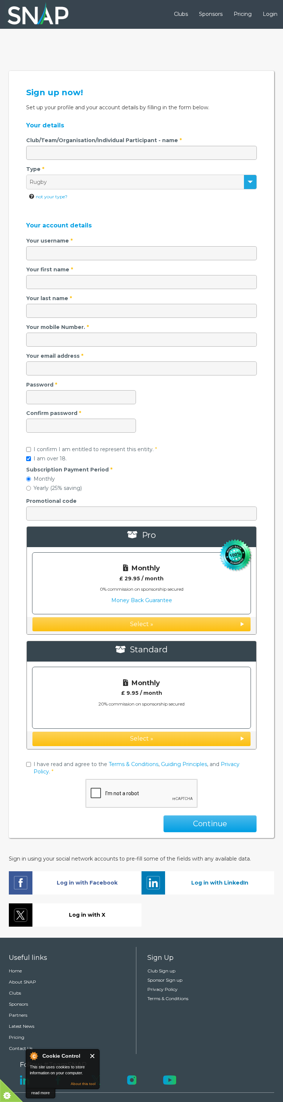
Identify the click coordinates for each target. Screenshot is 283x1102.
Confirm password (53, 413)
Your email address (54, 356)
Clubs (181, 14)
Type (35, 169)
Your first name (49, 269)
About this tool (83, 1084)
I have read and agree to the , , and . (137, 768)
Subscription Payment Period (69, 469)
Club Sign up (161, 971)
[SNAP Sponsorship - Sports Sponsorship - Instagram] (131, 1079)
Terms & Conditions (133, 764)
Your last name (49, 298)
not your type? (51, 196)
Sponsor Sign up (164, 980)
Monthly (44, 479)
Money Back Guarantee (141, 600)
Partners (18, 1015)
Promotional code (51, 501)
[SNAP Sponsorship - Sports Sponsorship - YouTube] (169, 1079)
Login (270, 14)
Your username (49, 240)
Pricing (243, 14)
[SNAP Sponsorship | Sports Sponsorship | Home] (33, 14)
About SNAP (22, 982)
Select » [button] (141, 624)
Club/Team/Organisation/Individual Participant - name (104, 140)
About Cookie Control (33, 1056)
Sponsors (211, 14)
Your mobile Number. (57, 327)
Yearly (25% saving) (58, 488)
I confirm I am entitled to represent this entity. (95, 449)
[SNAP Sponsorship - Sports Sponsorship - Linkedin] (24, 1079)
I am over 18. (50, 458)
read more (40, 1093)
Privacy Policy (162, 989)
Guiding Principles (184, 764)
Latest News (21, 1026)
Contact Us (20, 1048)
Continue (210, 823)
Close (92, 1056)
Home (15, 971)
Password (41, 384)
